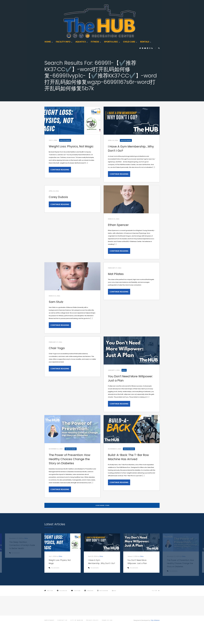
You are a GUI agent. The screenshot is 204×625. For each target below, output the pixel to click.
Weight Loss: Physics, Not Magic (71, 146)
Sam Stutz (56, 302)
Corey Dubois (58, 197)
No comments (55, 568)
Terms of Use (107, 620)
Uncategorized (65, 140)
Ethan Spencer (118, 225)
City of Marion (76, 620)
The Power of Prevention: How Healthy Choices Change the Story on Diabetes (69, 459)
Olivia (60, 556)
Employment (49, 620)
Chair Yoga (57, 348)
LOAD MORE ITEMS (102, 505)
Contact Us (62, 620)
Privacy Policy (92, 620)
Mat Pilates (116, 274)
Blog (124, 370)
